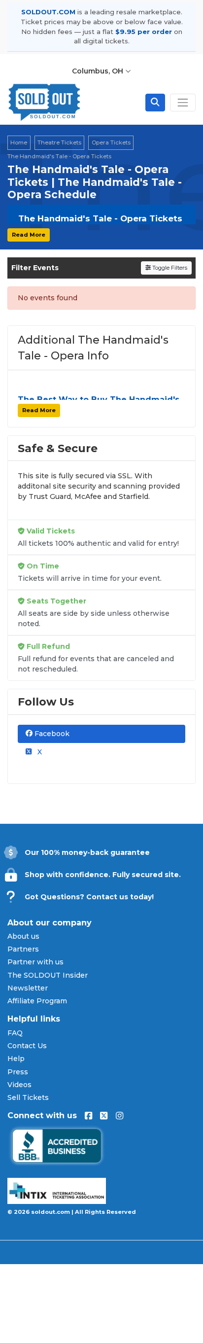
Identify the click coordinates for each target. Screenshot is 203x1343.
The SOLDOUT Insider (47, 975)
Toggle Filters (169, 267)
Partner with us (35, 961)
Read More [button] (28, 234)
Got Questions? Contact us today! (89, 896)
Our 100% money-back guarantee (87, 852)
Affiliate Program (37, 1000)
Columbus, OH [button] (98, 71)
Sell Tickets (28, 1097)
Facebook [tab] (51, 733)
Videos (19, 1084)
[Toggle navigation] (183, 102)
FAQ (15, 1032)
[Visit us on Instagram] (119, 1115)
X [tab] (38, 751)
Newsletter (27, 988)
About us (23, 936)
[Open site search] (155, 102)
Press (17, 1071)
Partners (23, 949)
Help (16, 1058)
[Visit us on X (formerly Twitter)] (103, 1115)
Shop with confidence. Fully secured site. (103, 874)
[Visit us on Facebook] (88, 1115)
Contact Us (27, 1045)
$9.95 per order (143, 31)
